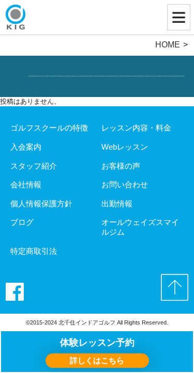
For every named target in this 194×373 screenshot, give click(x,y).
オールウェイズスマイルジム (140, 227)
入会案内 (25, 146)
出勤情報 (116, 203)
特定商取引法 (33, 251)
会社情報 (25, 184)
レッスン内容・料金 (136, 127)
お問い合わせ (124, 184)
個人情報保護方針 (41, 203)
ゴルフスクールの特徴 (49, 127)
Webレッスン (124, 146)
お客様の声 (120, 165)
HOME (167, 44)
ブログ (22, 222)
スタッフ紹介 (33, 165)
